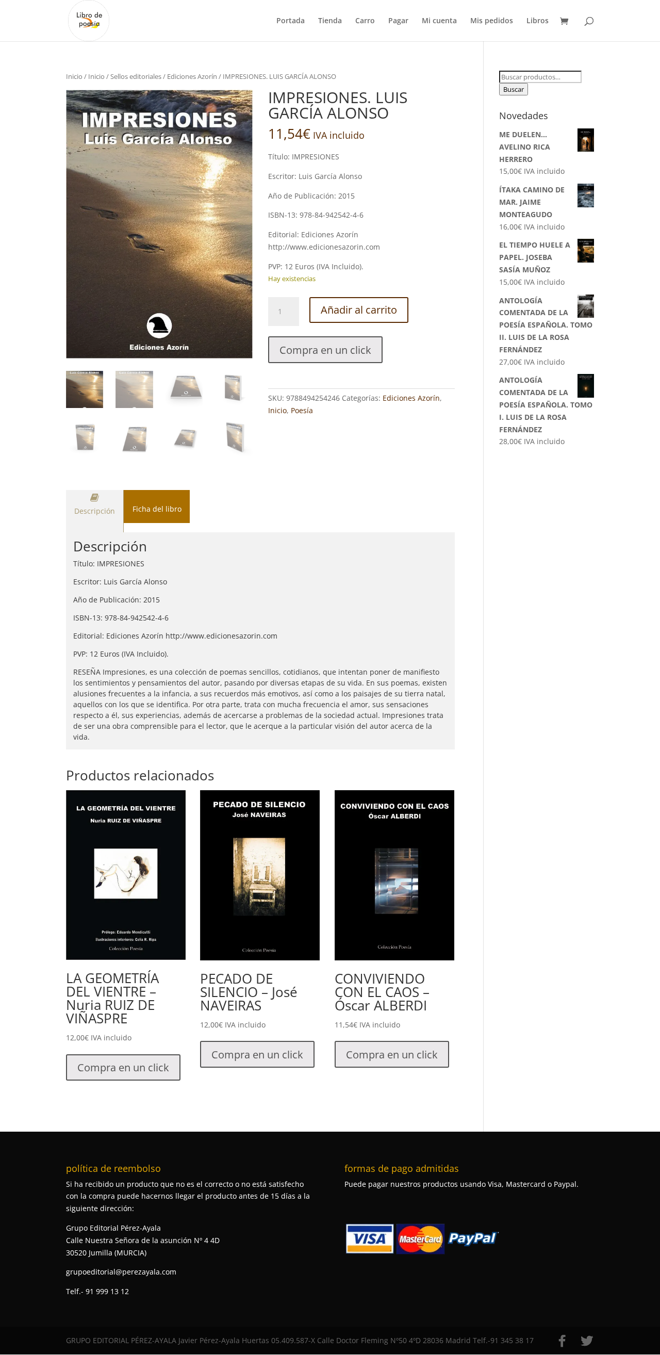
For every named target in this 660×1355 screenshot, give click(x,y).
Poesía (302, 410)
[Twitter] (586, 1341)
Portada (290, 21)
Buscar (513, 89)
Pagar (398, 21)
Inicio (74, 76)
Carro (365, 21)
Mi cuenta (439, 21)
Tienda (330, 21)
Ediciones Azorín (192, 76)
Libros (537, 21)
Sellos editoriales (135, 76)
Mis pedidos (491, 21)
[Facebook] (562, 1341)
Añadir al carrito (359, 310)
